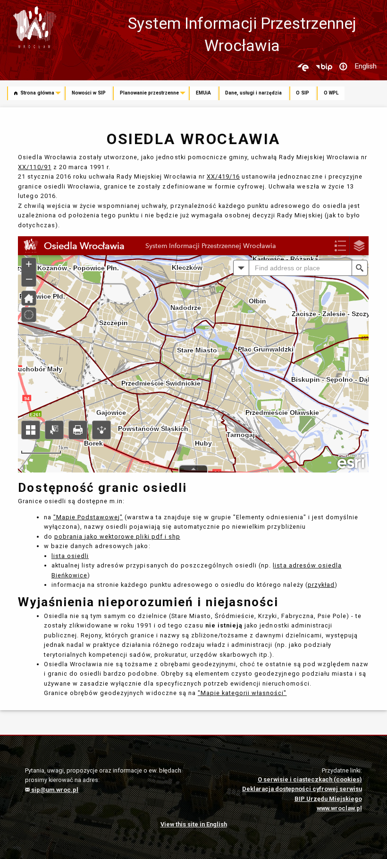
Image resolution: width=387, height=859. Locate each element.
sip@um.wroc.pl (54, 789)
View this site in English (193, 824)
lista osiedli (70, 555)
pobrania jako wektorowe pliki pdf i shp (117, 536)
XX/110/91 (34, 167)
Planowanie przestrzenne (149, 93)
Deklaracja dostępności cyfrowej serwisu (302, 788)
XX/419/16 (223, 176)
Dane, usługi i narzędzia (253, 93)
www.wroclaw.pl (339, 808)
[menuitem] (36, 94)
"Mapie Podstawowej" (88, 517)
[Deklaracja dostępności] (343, 67)
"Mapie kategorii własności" (242, 692)
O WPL (331, 93)
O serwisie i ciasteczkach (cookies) (310, 779)
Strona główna (36, 93)
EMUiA (203, 93)
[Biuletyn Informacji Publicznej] (324, 67)
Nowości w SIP (89, 93)
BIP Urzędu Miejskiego (328, 798)
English (365, 66)
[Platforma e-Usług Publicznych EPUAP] (303, 67)
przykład (321, 584)
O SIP (302, 93)
